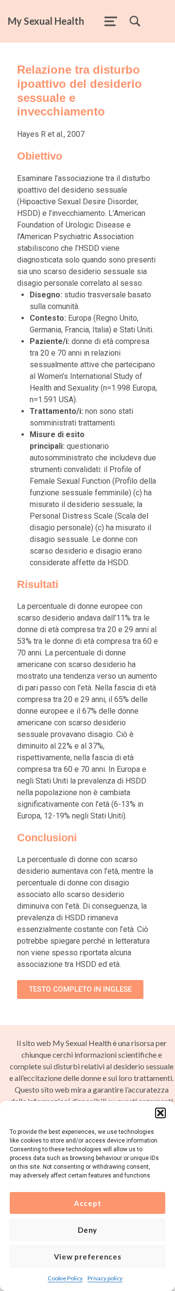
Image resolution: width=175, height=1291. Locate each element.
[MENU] (111, 21)
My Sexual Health (46, 21)
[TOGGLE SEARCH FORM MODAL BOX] (135, 21)
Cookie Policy (65, 1278)
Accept (88, 1203)
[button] (160, 1113)
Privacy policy (105, 1278)
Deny (87, 1230)
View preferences (88, 1256)
